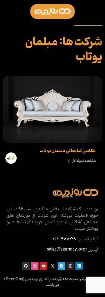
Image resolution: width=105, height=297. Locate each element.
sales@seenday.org (66, 249)
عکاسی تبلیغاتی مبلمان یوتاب (68, 151)
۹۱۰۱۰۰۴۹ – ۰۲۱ (64, 239)
